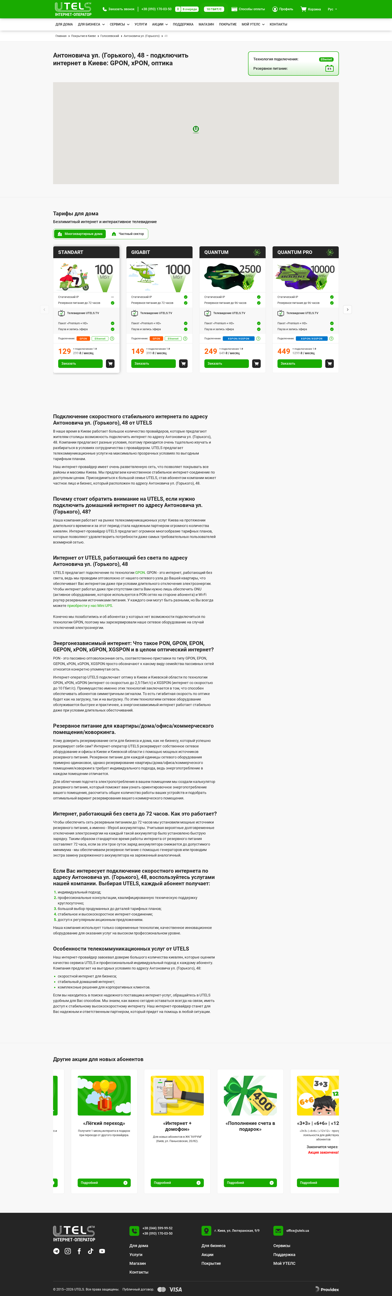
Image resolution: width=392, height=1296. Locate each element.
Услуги (141, 24)
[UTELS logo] (74, 1233)
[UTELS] (73, 9)
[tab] (80, 234)
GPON (83, 338)
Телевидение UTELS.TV (83, 313)
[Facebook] (79, 1251)
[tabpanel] (196, 309)
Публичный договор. (138, 1289)
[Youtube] (102, 1251)
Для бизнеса (89, 24)
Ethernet (100, 338)
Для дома (64, 24)
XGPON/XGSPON (238, 338)
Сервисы (117, 24)
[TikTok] (90, 1251)
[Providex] (327, 1289)
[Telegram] (56, 1251)
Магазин (206, 24)
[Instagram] (68, 1251)
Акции (157, 24)
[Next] (347, 309)
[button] (118, 9)
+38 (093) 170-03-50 (156, 9)
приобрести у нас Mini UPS (89, 605)
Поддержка (183, 24)
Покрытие (228, 24)
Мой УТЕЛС (251, 24)
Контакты (278, 24)
